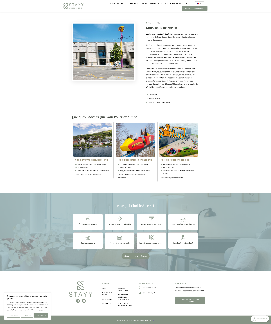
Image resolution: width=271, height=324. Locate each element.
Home (112, 3)
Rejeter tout (27, 315)
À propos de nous (148, 3)
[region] (27, 306)
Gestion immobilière (173, 3)
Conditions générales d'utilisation (123, 297)
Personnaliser (13, 315)
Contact (188, 3)
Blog (160, 3)
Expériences (133, 3)
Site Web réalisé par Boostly (143, 320)
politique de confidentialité (125, 305)
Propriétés (121, 3)
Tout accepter (41, 315)
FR (200, 4)
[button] (136, 256)
